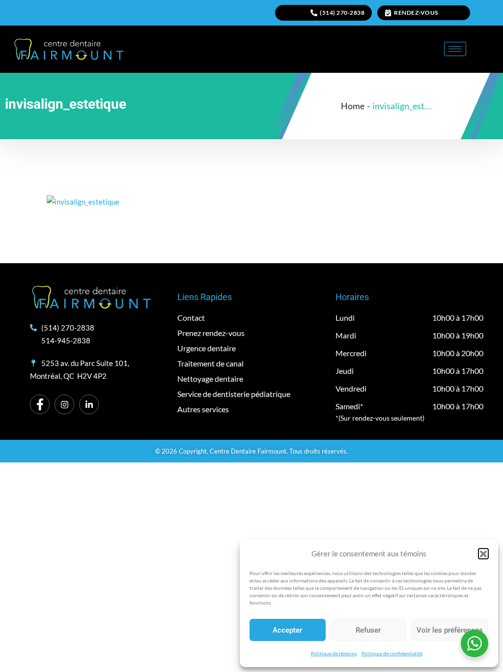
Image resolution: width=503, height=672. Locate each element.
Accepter (287, 630)
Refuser (368, 630)
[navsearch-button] (485, 47)
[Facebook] (40, 404)
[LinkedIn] (89, 404)
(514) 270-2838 (342, 12)
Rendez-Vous (416, 12)
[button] (483, 553)
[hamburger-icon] (455, 49)
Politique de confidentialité (392, 653)
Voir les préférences (450, 630)
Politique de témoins (334, 653)
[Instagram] (64, 404)
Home (352, 105)
